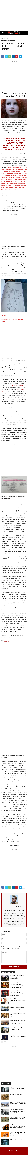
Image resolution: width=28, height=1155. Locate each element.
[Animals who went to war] (5, 1096)
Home (2, 36)
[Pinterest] (16, 56)
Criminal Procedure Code (19, 385)
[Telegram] (20, 56)
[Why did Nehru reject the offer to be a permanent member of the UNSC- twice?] (5, 1112)
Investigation (8, 40)
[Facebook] (2, 56)
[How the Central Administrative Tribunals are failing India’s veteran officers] (5, 1015)
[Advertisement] (14, 16)
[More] (23, 56)
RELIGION (3, 987)
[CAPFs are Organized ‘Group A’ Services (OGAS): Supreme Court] (5, 1104)
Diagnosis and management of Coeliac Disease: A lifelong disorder (17, 1134)
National (12, 40)
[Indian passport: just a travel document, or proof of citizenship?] (5, 1037)
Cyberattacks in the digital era (17, 1139)
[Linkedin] (13, 56)
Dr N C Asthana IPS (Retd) (9, 52)
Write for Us (13, 1149)
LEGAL (3, 1017)
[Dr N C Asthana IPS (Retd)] (14, 899)
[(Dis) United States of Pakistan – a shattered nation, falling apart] (5, 1119)
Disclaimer (11, 1150)
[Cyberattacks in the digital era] (5, 1142)
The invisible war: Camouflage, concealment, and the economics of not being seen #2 (18, 977)
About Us (8, 1149)
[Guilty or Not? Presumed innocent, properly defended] (5, 1030)
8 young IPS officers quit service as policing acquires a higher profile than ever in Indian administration (18, 1000)
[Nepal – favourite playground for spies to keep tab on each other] (5, 1089)
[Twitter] (6, 56)
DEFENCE (3, 979)
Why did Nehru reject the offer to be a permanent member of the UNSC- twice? (18, 1111)
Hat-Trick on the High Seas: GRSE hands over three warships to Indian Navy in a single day (18, 1007)
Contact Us (17, 1150)
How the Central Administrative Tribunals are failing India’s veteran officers (18, 1015)
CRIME (6, 36)
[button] (2, 33)
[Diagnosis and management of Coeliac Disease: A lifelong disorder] (5, 1134)
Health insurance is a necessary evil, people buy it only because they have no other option (17, 1126)
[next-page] (5, 1042)
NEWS (3, 1024)
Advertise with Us (21, 1149)
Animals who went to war (16, 1094)
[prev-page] (2, 1042)
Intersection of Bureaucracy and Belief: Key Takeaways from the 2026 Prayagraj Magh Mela (17, 1022)
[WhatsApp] (9, 56)
